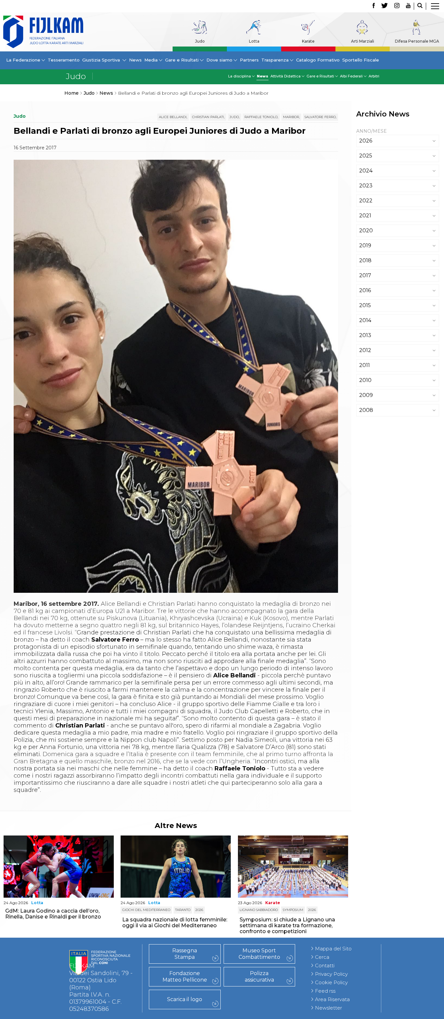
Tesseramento (64, 59)
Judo (200, 41)
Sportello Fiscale (360, 59)
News (135, 59)
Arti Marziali (362, 41)
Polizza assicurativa (259, 976)
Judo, (234, 117)
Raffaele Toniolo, (261, 117)
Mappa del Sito (333, 948)
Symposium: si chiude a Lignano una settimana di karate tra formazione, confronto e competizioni (287, 925)
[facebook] (373, 6)
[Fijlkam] (43, 32)
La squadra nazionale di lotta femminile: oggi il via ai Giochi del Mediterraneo (174, 923)
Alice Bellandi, (173, 117)
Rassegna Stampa (184, 953)
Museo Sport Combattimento (259, 953)
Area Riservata (332, 999)
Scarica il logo (184, 999)
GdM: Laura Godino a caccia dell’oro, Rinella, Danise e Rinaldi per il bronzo (53, 914)
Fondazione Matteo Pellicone (185, 976)
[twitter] (384, 6)
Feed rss (325, 991)
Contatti (324, 965)
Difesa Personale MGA (417, 41)
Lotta (254, 41)
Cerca (322, 957)
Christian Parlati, (208, 117)
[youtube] (408, 6)
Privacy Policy (331, 974)
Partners (249, 59)
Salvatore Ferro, (320, 117)
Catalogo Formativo (318, 59)
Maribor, (291, 117)
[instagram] (397, 6)
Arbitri (374, 76)
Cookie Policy (331, 982)
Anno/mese (371, 131)
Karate (308, 41)
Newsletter (328, 1008)
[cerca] (420, 6)
